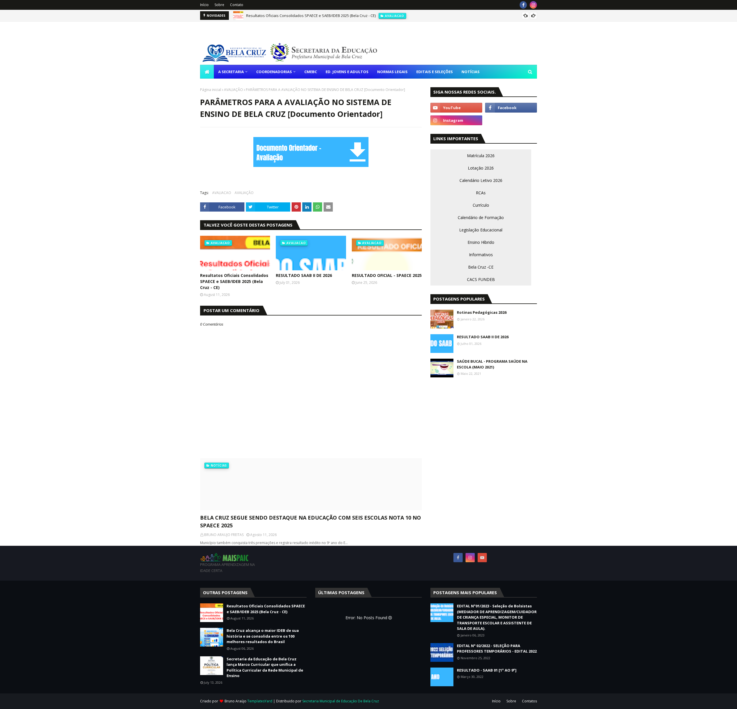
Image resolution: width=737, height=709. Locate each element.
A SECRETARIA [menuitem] (231, 71)
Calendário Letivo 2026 (480, 180)
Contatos (529, 701)
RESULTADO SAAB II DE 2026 (304, 275)
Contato (236, 4)
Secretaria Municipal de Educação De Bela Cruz (340, 701)
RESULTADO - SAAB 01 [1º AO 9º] (486, 670)
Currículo (481, 205)
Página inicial (210, 89)
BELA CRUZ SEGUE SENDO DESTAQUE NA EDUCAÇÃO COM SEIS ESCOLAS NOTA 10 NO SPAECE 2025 (310, 521)
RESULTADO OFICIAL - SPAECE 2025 (387, 275)
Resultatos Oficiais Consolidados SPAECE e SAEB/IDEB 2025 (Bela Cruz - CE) (311, 15)
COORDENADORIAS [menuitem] (274, 71)
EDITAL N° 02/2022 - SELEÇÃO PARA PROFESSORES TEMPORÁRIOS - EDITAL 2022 (497, 648)
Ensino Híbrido (481, 242)
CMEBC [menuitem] (310, 71)
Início (204, 4)
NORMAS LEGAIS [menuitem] (392, 71)
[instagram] (533, 5)
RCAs (481, 192)
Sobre (219, 4)
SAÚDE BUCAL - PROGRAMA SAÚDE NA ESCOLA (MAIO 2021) (492, 364)
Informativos (481, 254)
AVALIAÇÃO (233, 89)
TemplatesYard (259, 701)
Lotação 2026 (481, 168)
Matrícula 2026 (481, 155)
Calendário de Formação (481, 217)
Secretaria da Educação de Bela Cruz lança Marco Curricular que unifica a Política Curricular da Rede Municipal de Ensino (265, 667)
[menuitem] (207, 72)
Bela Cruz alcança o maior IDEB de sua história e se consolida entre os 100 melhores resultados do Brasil (263, 636)
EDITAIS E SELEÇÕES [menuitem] (434, 71)
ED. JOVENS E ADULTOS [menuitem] (347, 71)
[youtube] (456, 108)
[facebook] (523, 5)
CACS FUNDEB (481, 279)
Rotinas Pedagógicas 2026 (481, 312)
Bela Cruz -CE (480, 267)
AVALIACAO (221, 192)
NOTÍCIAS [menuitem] (470, 71)
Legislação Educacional (480, 230)
